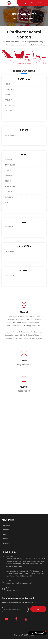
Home (15, 18)
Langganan (38, 609)
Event (5, 534)
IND (32, 3)
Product (6, 530)
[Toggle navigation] (45, 3)
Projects (6, 543)
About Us (6, 525)
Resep (5, 539)
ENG (39, 3)
